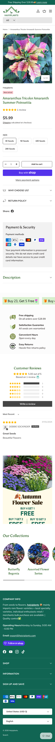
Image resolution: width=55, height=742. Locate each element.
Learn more (41, 2)
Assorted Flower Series (38, 571)
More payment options (27, 180)
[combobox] (27, 20)
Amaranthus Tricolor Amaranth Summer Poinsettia (30, 29)
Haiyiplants (8, 87)
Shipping (7, 122)
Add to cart (36, 164)
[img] (9, 422)
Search (5, 735)
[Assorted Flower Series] (38, 554)
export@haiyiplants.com (23, 635)
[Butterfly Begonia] (14, 554)
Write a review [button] (27, 403)
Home (5, 29)
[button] (44, 11)
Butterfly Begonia (14, 571)
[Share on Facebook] (12, 211)
